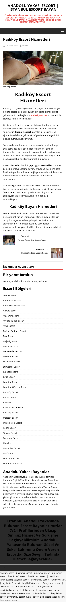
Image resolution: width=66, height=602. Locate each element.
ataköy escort (28, 590)
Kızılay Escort (10, 402)
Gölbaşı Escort (10, 371)
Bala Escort (8, 336)
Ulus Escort (9, 443)
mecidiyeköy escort (9, 590)
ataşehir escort (21, 579)
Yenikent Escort (11, 458)
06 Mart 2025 (12, 45)
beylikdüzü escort (17, 576)
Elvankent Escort (11, 361)
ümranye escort (42, 572)
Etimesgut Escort (11, 366)
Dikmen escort (10, 356)
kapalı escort (57, 596)
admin (25, 45)
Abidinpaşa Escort (12, 300)
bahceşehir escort (9, 600)
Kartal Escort (9, 397)
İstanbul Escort (10, 382)
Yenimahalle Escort (13, 463)
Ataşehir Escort (11, 315)
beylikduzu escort (37, 576)
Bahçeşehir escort (52, 583)
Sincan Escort (10, 433)
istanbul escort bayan (49, 590)
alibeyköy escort (45, 586)
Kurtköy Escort (10, 412)
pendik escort (56, 576)
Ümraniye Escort (11, 448)
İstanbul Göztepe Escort (15, 387)
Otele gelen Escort (12, 422)
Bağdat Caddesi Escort (14, 331)
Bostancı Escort (11, 346)
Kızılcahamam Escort (13, 407)
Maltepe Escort (10, 417)
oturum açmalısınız (37, 281)
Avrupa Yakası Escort (13, 320)
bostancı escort (24, 572)
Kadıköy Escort (10, 392)
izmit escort (6, 579)
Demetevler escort (12, 351)
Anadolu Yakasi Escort (14, 305)
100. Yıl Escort (10, 295)
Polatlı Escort (9, 427)
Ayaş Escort (9, 325)
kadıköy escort (58, 579)
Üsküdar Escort (11, 453)
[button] (61, 30)
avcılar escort (7, 572)
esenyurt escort (27, 593)
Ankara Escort (10, 310)
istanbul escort (43, 593)
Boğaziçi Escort (10, 341)
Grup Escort (9, 376)
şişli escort (45, 596)
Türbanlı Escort (11, 438)
